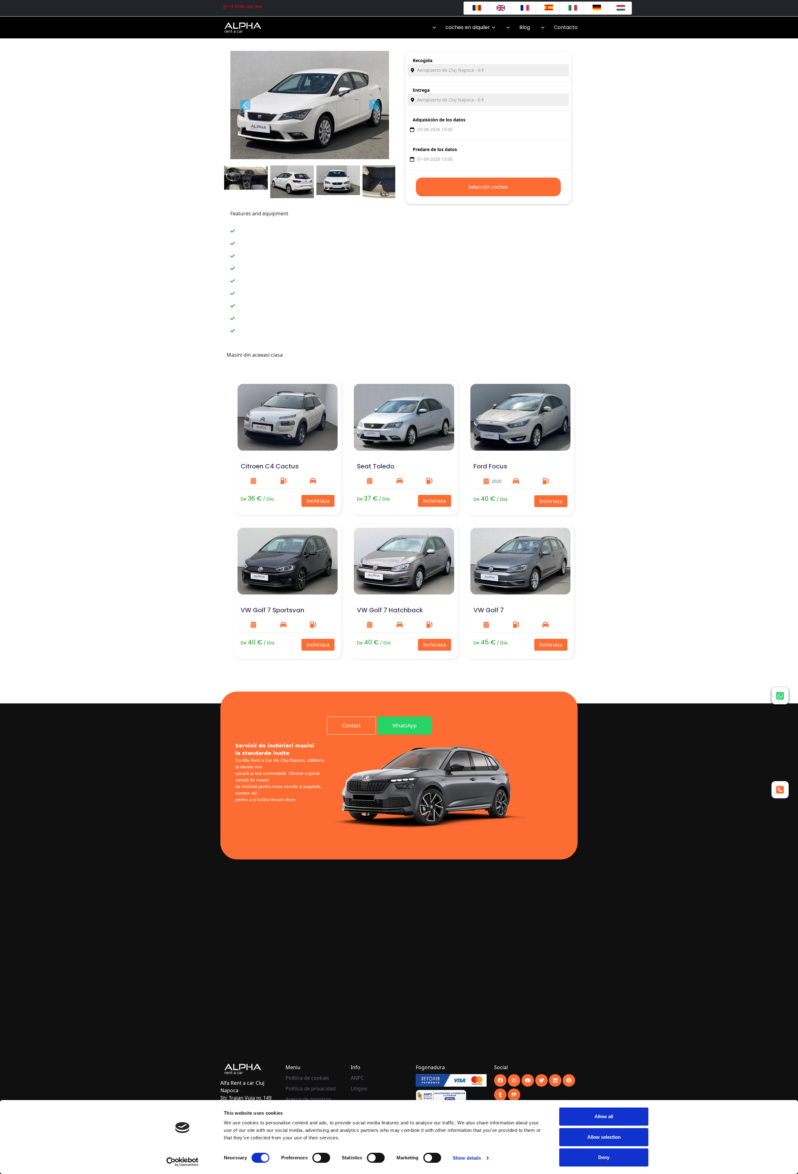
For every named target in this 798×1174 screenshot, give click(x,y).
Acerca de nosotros (308, 1099)
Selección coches (488, 186)
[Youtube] (514, 1080)
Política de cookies (307, 1077)
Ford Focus (490, 466)
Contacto (566, 27)
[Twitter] (541, 1080)
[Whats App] (780, 696)
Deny (603, 1157)
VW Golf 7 (489, 610)
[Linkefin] (555, 1080)
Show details (467, 1158)
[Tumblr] (500, 1094)
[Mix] (514, 1094)
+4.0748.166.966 (244, 6)
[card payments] (451, 1080)
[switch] (321, 1158)
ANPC (357, 1077)
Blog (524, 27)
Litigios (359, 1088)
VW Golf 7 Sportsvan (272, 610)
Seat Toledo (375, 466)
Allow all (603, 1116)
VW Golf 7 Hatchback (390, 610)
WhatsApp (404, 725)
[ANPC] (441, 1095)
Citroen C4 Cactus (270, 466)
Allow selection (604, 1137)
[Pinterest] (569, 1080)
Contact (351, 725)
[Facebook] (500, 1080)
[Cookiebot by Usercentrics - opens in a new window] (182, 1162)
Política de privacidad (311, 1088)
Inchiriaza (317, 500)
